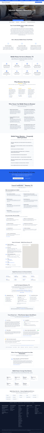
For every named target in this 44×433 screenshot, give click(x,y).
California (28, 408)
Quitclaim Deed (22, 347)
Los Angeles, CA (20, 408)
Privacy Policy (36, 410)
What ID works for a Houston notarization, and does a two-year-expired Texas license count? (22, 146)
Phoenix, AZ (19, 406)
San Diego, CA (19, 410)
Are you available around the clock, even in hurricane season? (19, 165)
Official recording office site (16, 364)
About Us (36, 406)
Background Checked (20, 402)
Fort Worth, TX (19, 425)
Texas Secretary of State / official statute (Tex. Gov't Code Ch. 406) (27, 345)
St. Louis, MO (19, 417)
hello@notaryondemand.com (10, 262)
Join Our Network (37, 408)
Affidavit (19, 347)
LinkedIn (3, 413)
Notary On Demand (6, 2)
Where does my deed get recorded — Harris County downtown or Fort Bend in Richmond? (21, 160)
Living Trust (11, 408)
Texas (27, 415)
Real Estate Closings (12, 409)
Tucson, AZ (19, 407)
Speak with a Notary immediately (18, 20)
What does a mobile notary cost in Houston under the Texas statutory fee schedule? (21, 143)
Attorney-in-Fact (30, 347)
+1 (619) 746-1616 (9, 259)
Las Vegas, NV (19, 419)
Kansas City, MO (20, 418)
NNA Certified (11, 402)
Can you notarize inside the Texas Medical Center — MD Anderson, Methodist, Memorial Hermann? (20, 152)
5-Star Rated (33, 402)
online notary (17, 290)
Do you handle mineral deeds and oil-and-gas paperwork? (19, 154)
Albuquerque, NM (20, 420)
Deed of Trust (26, 347)
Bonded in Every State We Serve (27, 402)
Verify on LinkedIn (8, 236)
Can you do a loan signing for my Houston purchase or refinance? (20, 162)
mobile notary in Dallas (27, 291)
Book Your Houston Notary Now (18, 178)
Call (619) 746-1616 (27, 20)
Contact (36, 407)
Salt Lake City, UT (20, 426)
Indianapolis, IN (20, 415)
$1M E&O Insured (15, 402)
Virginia (27, 416)
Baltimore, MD (19, 416)
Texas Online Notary (36, 347)
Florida (27, 409)
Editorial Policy (36, 409)
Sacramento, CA (20, 409)
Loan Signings (11, 410)
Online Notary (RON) (12, 406)
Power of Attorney (15, 347)
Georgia (27, 410)
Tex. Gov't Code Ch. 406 (22, 308)
